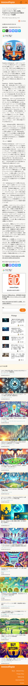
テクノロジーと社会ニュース (7, 500)
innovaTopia (23, 21)
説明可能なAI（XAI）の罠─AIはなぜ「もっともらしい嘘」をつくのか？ (17, 339)
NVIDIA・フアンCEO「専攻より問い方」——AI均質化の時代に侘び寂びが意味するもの (18, 356)
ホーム (3, 8)
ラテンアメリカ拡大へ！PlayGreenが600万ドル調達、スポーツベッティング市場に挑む (13, 498)
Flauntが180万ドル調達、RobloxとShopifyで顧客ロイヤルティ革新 (13, 419)
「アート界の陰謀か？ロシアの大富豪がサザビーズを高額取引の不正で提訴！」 (13, 612)
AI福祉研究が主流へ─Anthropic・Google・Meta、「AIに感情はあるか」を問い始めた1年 (17, 330)
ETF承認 (3, 598)
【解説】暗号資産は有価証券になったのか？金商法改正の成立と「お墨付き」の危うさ (17, 321)
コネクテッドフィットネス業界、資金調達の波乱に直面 (13, 604)
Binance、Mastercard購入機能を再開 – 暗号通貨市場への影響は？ (13, 521)
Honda (2, 572)
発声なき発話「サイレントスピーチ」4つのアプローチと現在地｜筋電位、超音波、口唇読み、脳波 (17, 347)
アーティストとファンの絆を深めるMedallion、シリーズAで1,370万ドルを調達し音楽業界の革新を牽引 (14, 545)
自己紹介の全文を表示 (13, 290)
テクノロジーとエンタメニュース (11, 17)
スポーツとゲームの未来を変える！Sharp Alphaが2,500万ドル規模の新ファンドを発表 (13, 442)
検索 (3, 307)
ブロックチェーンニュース (6, 397)
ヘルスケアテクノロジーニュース (7, 606)
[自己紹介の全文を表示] (20, 290)
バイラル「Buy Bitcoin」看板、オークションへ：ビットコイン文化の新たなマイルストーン (13, 659)
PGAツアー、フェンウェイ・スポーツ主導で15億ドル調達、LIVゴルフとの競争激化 (13, 636)
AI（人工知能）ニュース (6, 421)
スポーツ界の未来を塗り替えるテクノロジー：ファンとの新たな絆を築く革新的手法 (13, 395)
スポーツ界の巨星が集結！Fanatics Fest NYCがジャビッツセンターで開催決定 (14, 371)
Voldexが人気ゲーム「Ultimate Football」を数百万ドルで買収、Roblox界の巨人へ (13, 466)
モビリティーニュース (5, 571)
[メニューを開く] (26, 2)
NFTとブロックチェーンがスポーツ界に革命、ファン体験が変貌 (13, 490)
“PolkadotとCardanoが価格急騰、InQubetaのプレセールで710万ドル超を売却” (14, 594)
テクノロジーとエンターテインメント (13, 8)
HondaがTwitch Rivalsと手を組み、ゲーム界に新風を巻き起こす (13, 569)
